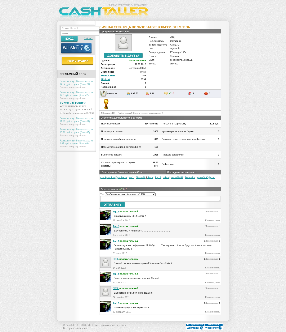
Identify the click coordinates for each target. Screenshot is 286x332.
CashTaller (104, 13)
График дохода (124, 113)
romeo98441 (177, 177)
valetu (166, 177)
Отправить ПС (108, 113)
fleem (150, 177)
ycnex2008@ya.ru (206, 177)
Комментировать (212, 220)
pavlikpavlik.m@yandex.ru (113, 177)
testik (131, 177)
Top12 (158, 177)
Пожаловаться (211, 211)
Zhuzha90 (141, 177)
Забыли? (88, 38)
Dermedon (190, 177)
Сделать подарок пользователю (147, 113)
